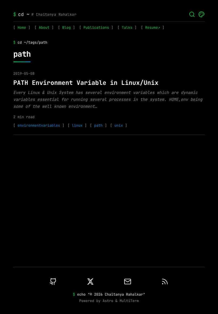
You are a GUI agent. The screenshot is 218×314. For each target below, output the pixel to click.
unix (118, 125)
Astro (108, 300)
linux (77, 125)
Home (21, 27)
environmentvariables (38, 125)
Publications (96, 27)
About (44, 27)
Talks (127, 27)
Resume (151, 27)
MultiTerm (129, 300)
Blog (66, 27)
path (98, 125)
